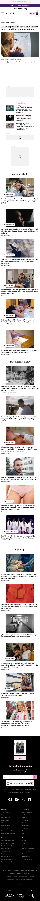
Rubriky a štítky (26, 856)
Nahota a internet (9, 658)
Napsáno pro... (8, 688)
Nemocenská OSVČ (6, 825)
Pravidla (10, 870)
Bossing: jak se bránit (6, 861)
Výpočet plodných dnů (6, 812)
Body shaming (25, 825)
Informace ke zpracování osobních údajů (24, 870)
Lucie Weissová (5, 697)
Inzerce (24, 840)
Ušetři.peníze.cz (23, 876)
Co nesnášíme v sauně (6, 851)
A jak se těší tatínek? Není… (8, 840)
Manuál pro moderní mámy (28, 848)
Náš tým (24, 843)
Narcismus (24, 815)
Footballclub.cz (10, 879)
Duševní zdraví (25, 830)
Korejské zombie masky (7, 853)
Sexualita (24, 822)
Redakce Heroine (5, 205)
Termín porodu (4, 828)
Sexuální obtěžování (27, 812)
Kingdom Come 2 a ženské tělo (8, 859)
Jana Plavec (4, 392)
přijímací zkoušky (9, 194)
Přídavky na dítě (5, 820)
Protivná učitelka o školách (7, 843)
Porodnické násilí (9, 442)
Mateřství (24, 817)
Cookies (5, 870)
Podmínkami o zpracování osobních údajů (25, 791)
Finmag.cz (8, 876)
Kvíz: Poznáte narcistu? (7, 856)
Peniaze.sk (31, 876)
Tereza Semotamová (6, 639)
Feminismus (25, 820)
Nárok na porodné (5, 817)
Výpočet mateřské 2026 (7, 830)
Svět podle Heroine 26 (19, 5)
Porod (5, 382)
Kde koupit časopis (26, 851)
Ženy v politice (25, 833)
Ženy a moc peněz (19, 9)
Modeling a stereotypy (10, 531)
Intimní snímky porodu (6, 845)
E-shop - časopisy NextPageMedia (24, 879)
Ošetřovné (3, 822)
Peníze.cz (15, 876)
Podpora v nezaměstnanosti (8, 815)
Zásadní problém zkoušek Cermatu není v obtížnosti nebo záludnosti (20, 28)
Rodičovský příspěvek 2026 (8, 833)
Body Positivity (8, 501)
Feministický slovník (27, 859)
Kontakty (24, 845)
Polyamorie (25, 828)
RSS (36, 870)
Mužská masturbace (6, 848)
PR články (24, 853)
